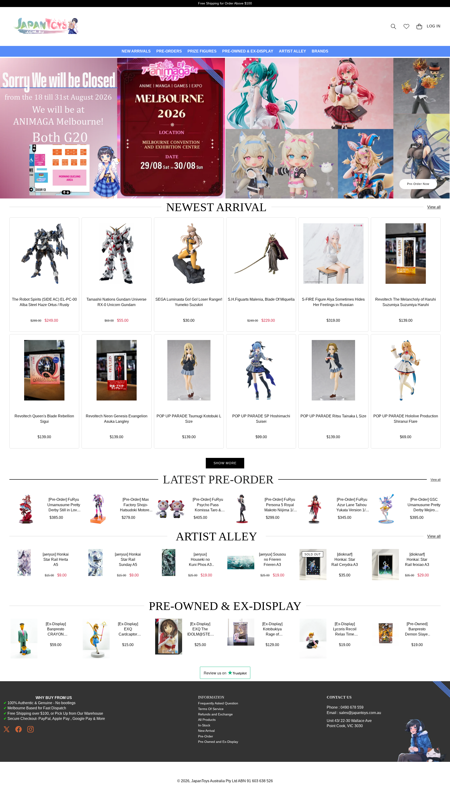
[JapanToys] (46, 26)
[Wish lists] (406, 26)
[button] (393, 26)
